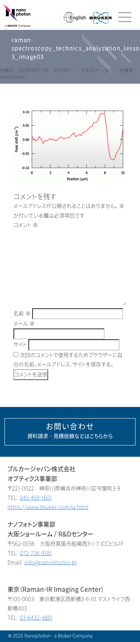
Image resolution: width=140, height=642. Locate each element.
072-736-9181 (36, 553)
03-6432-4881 (36, 617)
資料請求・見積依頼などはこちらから (70, 431)
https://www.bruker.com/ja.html (47, 507)
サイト (20, 344)
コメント (25, 225)
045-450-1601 (36, 497)
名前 (22, 313)
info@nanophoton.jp (50, 562)
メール (24, 323)
